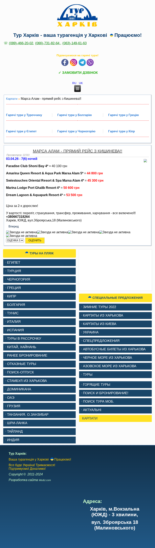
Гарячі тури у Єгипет (21, 131)
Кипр (11, 296)
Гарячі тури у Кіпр (121, 131)
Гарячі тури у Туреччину (24, 115)
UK (81, 83)
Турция (14, 271)
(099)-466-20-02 (21, 43)
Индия (13, 440)
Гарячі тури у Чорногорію (76, 131)
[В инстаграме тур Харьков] (73, 65)
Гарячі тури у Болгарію (74, 115)
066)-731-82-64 (48, 43)
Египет (13, 262)
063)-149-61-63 (75, 43)
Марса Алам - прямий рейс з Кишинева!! (77, 151)
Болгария (16, 305)
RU (74, 83)
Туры (87, 374)
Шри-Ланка (17, 423)
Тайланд (15, 431)
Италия (14, 322)
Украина (90, 332)
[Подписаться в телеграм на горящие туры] (82, 65)
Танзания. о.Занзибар (27, 414)
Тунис (13, 313)
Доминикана (19, 389)
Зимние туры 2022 (99, 307)
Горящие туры (96, 385)
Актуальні (92, 410)
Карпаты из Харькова (103, 315)
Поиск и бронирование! (105, 393)
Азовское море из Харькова (109, 366)
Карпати (11, 98)
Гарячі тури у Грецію (123, 115)
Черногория (18, 279)
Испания (15, 330)
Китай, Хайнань (21, 347)
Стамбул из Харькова (27, 381)
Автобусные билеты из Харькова (114, 349)
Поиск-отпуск (20, 372)
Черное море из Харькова (107, 358)
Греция (14, 288)
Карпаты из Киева (99, 324)
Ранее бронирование (27, 355)
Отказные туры (21, 364)
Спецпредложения (101, 341)
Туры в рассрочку (24, 338)
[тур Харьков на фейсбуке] (64, 65)
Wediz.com (45, 480)
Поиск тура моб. (98, 401)
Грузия (13, 406)
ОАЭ (10, 398)
